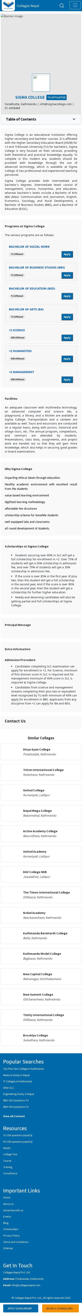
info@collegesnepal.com (26, 1285)
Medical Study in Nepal (16, 1075)
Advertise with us (13, 1210)
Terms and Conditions (15, 1242)
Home (6, 1197)
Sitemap (8, 1248)
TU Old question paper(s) (17, 1135)
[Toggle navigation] (75, 5)
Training (7, 1167)
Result (6, 1148)
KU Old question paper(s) (17, 1141)
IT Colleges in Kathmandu (17, 1081)
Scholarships (10, 1229)
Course (7, 1160)
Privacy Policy (11, 1235)
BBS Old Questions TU (16, 1100)
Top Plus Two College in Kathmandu (23, 1069)
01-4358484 (12, 108)
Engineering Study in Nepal (18, 1094)
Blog (5, 1223)
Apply (67, 254)
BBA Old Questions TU (16, 1107)
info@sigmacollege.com (56, 104)
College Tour (10, 1154)
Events (7, 1216)
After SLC (8, 1088)
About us (8, 1204)
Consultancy (10, 1173)
